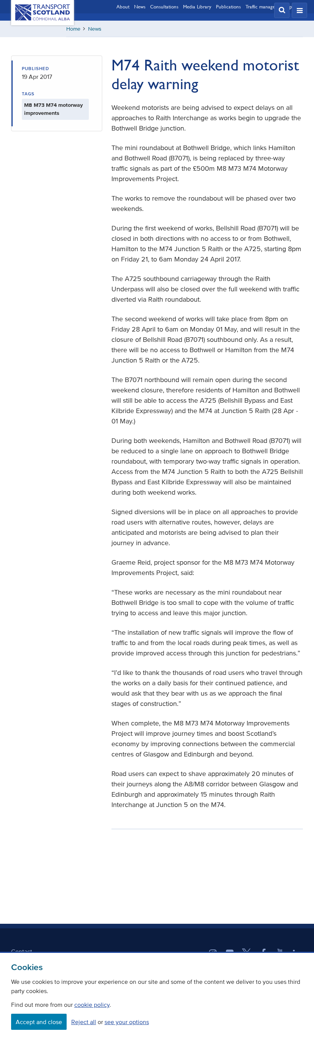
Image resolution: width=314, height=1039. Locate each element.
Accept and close (39, 1021)
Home (73, 29)
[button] (281, 10)
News (140, 6)
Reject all (83, 1021)
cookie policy (92, 1004)
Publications (228, 6)
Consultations (164, 6)
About (122, 6)
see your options (127, 1021)
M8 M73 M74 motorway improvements (53, 109)
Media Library (197, 6)
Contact (21, 951)
